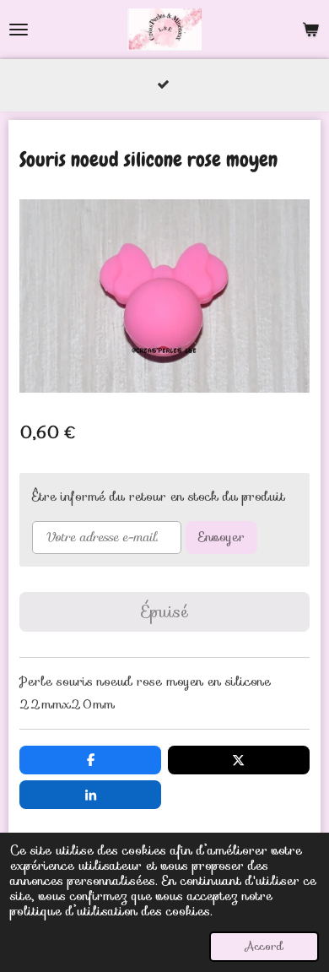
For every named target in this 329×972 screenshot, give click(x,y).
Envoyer (221, 537)
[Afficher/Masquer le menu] (18, 29)
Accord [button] (264, 946)
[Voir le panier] (310, 29)
